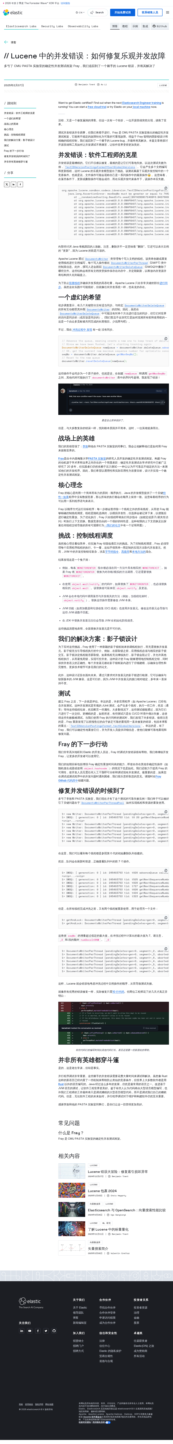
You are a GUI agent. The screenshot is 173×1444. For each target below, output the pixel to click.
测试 (6, 145)
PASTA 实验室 (97, 458)
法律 (102, 1340)
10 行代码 (118, 991)
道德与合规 (106, 1361)
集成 (145, 26)
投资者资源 (140, 1307)
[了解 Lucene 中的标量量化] (113, 1228)
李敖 (85, 446)
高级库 (125, 551)
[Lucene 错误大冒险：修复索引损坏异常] (113, 1171)
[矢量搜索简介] (113, 1248)
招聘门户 (78, 1345)
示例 (135, 26)
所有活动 (139, 1356)
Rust (61, 1084)
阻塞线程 (74, 283)
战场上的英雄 (11, 123)
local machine (141, 106)
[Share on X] (6, 184)
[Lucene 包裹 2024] (113, 1190)
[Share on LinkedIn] (13, 184)
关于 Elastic (80, 1307)
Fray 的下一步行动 (14, 150)
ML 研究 (107, 1223)
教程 (125, 26)
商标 (21, 1404)
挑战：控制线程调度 (14, 134)
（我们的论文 (112, 525)
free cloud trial (97, 106)
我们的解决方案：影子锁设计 (19, 140)
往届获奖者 (140, 1340)
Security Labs (52, 26)
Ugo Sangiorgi (118, 1215)
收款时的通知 (85, 1422)
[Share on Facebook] (20, 184)
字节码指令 (112, 551)
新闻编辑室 (79, 1322)
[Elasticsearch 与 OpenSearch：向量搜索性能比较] (113, 1209)
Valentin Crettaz (120, 1253)
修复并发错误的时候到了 (17, 156)
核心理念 (9, 129)
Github (162, 26)
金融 (136, 1317)
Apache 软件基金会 (92, 1416)
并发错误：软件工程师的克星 (19, 113)
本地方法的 (139, 551)
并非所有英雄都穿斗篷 (16, 161)
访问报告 (65, 3)
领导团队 (78, 1312)
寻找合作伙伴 (107, 1307)
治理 (136, 1312)
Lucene (163, 85)
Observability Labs (83, 26)
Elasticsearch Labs (21, 26)
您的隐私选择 (99, 1422)
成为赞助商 (140, 1351)
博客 (115, 26)
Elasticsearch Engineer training (141, 102)
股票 (136, 1322)
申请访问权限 (107, 1317)
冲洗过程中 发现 (82, 329)
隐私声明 (39, 1404)
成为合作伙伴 (107, 1322)
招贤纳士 (78, 1340)
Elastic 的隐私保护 (110, 1351)
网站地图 (49, 1404)
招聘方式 (78, 1351)
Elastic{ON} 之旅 (144, 1345)
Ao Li (104, 84)
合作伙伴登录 (107, 1312)
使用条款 (29, 1404)
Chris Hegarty (118, 1195)
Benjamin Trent (87, 84)
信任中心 (104, 1345)
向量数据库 (95, 1203)
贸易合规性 (106, 1356)
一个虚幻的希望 (12, 118)
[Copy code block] (166, 188)
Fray (61, 458)
